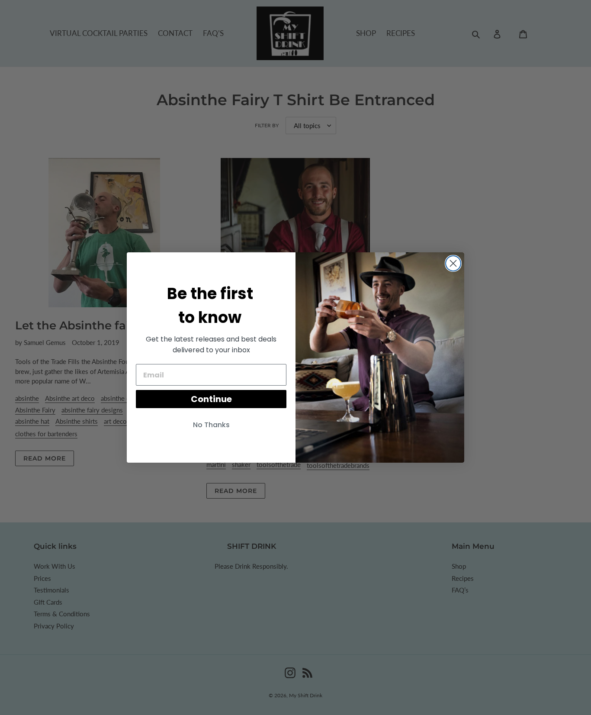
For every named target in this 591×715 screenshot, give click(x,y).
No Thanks (211, 425)
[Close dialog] (453, 263)
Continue (211, 399)
